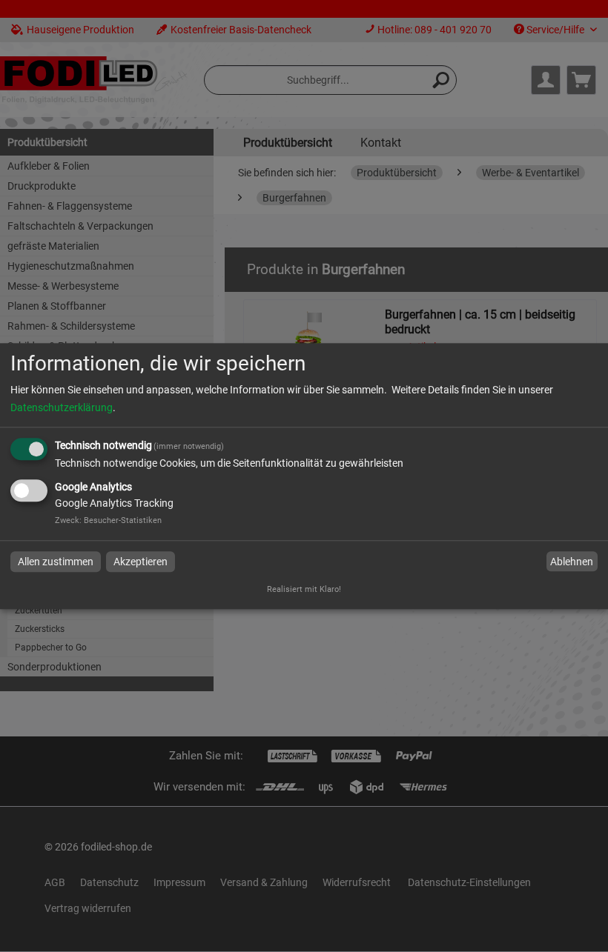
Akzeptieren (140, 561)
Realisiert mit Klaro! (304, 589)
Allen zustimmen (55, 561)
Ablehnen (571, 561)
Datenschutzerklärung (61, 408)
